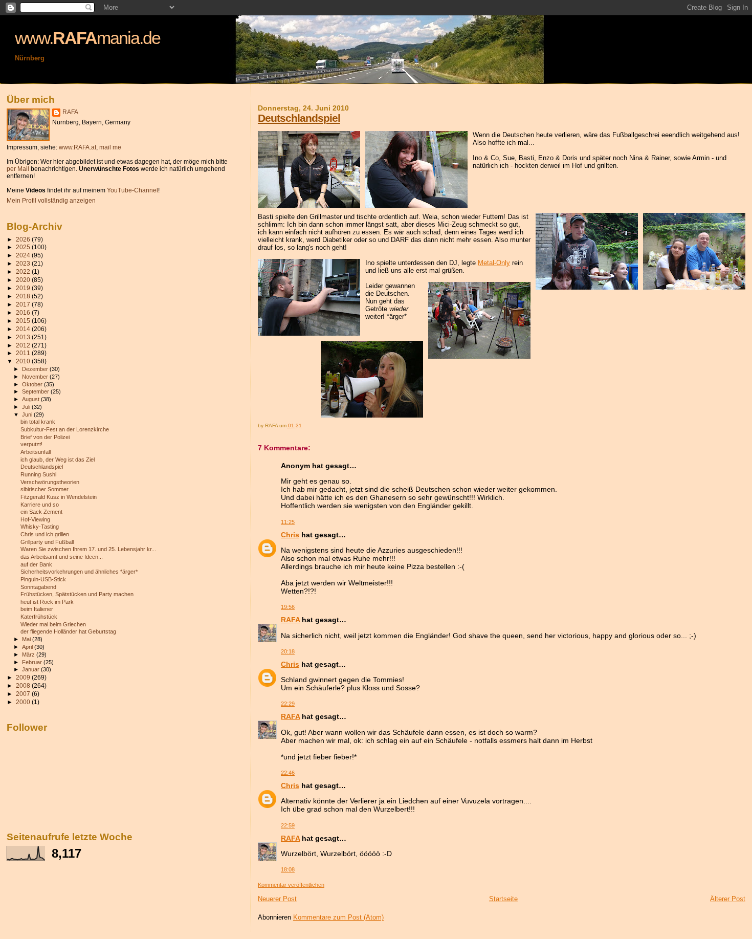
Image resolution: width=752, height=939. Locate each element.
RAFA (290, 620)
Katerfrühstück (38, 617)
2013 (24, 337)
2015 (24, 320)
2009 (24, 677)
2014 (24, 328)
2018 (24, 296)
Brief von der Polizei (45, 437)
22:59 (288, 825)
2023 (24, 263)
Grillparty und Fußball (47, 542)
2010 (24, 361)
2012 (24, 345)
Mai (27, 639)
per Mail (18, 168)
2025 (24, 247)
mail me (110, 147)
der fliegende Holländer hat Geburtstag (68, 631)
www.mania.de (87, 38)
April (28, 647)
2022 (24, 271)
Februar (32, 662)
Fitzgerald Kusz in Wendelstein (58, 497)
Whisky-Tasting (39, 526)
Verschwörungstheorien (49, 482)
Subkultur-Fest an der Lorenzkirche (64, 429)
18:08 (288, 869)
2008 (24, 685)
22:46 (288, 773)
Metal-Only (494, 263)
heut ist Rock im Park (47, 602)
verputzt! (31, 444)
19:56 (288, 607)
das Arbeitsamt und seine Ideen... (61, 557)
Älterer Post (727, 899)
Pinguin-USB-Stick (43, 579)
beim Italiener (36, 609)
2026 (24, 239)
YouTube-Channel (132, 190)
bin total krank (37, 422)
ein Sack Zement (41, 512)
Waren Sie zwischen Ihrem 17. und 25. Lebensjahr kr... (88, 549)
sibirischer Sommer (44, 489)
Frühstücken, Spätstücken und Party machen (77, 594)
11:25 (288, 522)
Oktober (33, 384)
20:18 (288, 651)
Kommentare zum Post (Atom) (338, 917)
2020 (24, 279)
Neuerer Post (277, 899)
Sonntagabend (38, 587)
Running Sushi (38, 474)
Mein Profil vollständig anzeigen (51, 200)
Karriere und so (39, 504)
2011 (24, 353)
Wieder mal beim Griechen (53, 624)
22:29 (288, 704)
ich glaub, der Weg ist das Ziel (57, 459)
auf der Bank (36, 564)
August (31, 399)
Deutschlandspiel (299, 118)
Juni (28, 414)
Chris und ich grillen (44, 534)
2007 (24, 693)
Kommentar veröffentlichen (291, 885)
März (29, 654)
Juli (27, 407)
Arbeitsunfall (35, 452)
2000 (24, 701)
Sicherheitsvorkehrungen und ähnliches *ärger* (79, 572)
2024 (24, 255)
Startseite (503, 899)
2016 (24, 312)
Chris (290, 535)
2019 (24, 288)
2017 (24, 304)
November (36, 377)
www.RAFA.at (77, 147)
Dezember (36, 369)
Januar (31, 669)
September (36, 391)
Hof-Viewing (35, 519)
